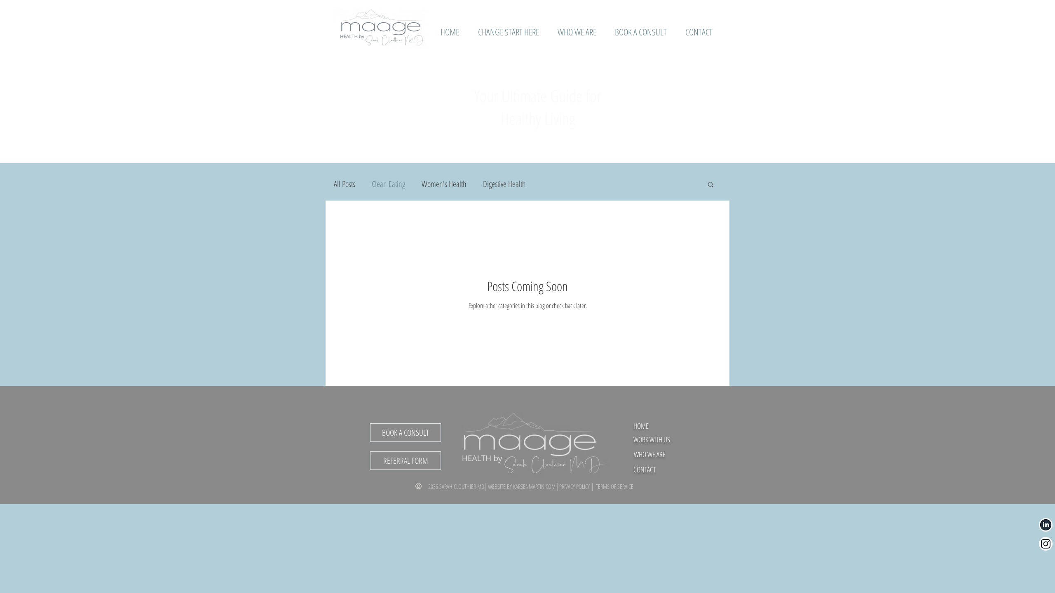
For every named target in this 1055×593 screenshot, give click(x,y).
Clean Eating (388, 183)
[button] (711, 185)
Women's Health (444, 183)
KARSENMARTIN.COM (534, 486)
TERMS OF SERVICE (614, 486)
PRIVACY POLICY (575, 486)
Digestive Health (504, 183)
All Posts (344, 183)
